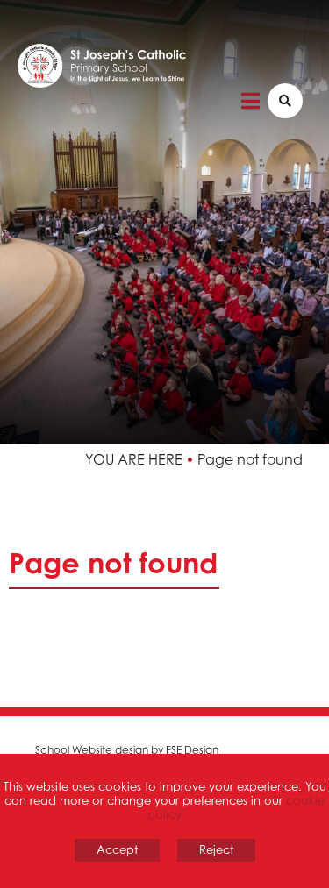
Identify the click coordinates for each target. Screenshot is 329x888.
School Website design (91, 750)
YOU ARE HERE (133, 459)
